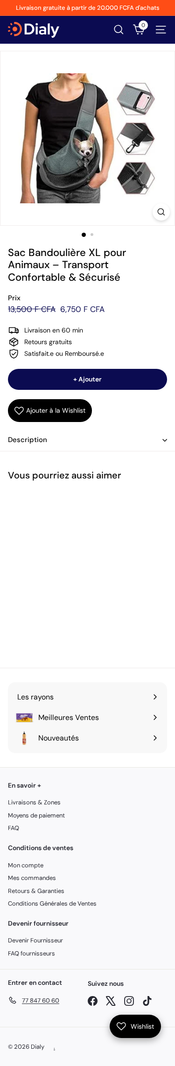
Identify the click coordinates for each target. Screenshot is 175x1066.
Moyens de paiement (36, 815)
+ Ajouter (87, 379)
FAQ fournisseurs (31, 953)
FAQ (13, 828)
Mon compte (25, 865)
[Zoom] (161, 212)
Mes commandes (32, 878)
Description (27, 439)
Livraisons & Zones (34, 802)
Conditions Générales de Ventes (52, 903)
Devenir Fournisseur (35, 940)
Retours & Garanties (36, 891)
